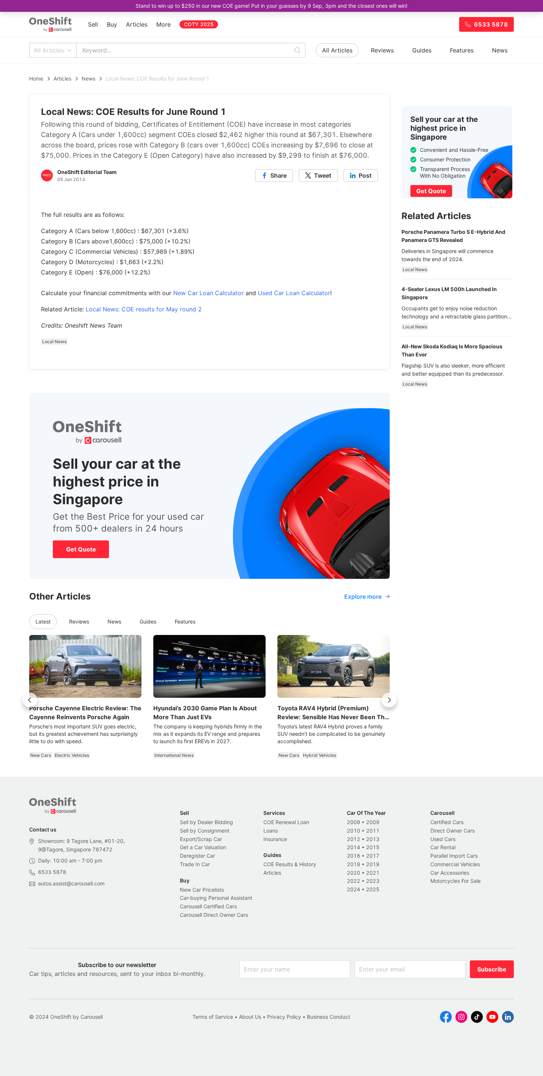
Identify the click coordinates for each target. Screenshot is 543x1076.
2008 (353, 822)
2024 (353, 889)
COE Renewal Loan (286, 822)
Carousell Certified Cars (208, 906)
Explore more (363, 596)
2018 (353, 864)
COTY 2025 (199, 24)
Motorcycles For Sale (455, 881)
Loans (270, 830)
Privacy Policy (284, 1017)
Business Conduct (328, 1017)
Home (36, 78)
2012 (353, 839)
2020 (353, 873)
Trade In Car (195, 864)
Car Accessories (449, 873)
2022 (353, 881)
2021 (372, 873)
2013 (372, 839)
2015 (372, 847)
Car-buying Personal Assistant (216, 898)
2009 (372, 822)
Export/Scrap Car (201, 839)
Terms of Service (212, 1017)
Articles (136, 24)
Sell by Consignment (204, 830)
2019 (372, 864)
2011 (372, 830)
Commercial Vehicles (455, 864)
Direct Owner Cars (452, 830)
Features (462, 50)
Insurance (275, 839)
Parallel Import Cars (454, 856)
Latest (43, 621)
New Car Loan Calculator (208, 293)
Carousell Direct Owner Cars (214, 915)
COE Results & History (289, 864)
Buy (112, 24)
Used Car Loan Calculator (294, 293)
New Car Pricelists (202, 890)
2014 (353, 847)
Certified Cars (447, 822)
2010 (353, 830)
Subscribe (491, 969)
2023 (372, 881)
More (163, 24)
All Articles (49, 50)
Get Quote (81, 549)
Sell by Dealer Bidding (206, 822)
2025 (372, 889)
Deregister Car (197, 856)
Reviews (382, 50)
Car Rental (442, 847)
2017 (372, 856)
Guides (421, 50)
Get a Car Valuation (203, 847)
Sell (93, 24)
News (500, 50)
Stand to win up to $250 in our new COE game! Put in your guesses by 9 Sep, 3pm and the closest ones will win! (271, 6)
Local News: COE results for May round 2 (144, 309)
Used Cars (442, 839)
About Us (250, 1017)
